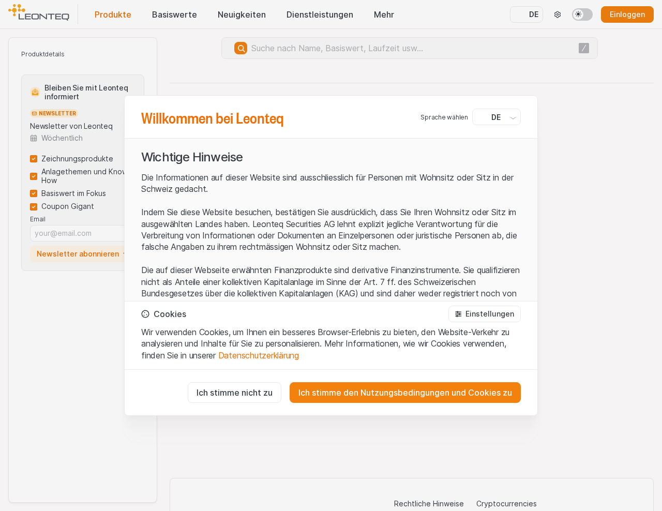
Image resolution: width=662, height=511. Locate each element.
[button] (484, 314)
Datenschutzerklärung (258, 355)
